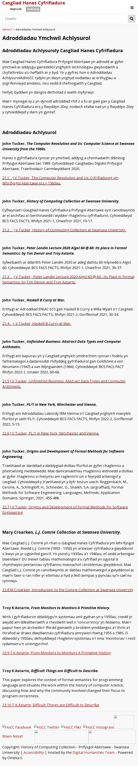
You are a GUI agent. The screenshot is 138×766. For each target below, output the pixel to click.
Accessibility (34, 752)
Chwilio (132, 19)
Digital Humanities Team (94, 752)
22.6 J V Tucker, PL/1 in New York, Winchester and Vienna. (50, 433)
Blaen (7, 736)
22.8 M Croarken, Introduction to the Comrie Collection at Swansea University (67, 589)
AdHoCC (7, 29)
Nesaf (18, 736)
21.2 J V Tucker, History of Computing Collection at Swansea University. (64, 229)
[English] (15, 9)
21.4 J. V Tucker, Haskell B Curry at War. (36, 323)
